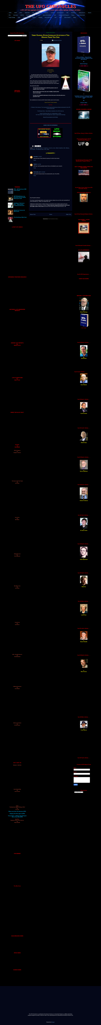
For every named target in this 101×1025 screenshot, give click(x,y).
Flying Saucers (82, 12)
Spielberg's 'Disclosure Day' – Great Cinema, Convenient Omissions (19, 204)
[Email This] (35, 146)
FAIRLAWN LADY (37, 172)
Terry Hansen (33, 149)
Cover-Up (51, 148)
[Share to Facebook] (40, 146)
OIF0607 (35, 164)
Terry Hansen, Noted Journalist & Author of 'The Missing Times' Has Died (50, 36)
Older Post (68, 214)
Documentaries (60, 12)
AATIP (15, 12)
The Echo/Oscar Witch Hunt (20, 217)
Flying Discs (73, 12)
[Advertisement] (50, 24)
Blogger (52, 1022)
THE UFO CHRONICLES (50, 6)
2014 (34, 148)
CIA (33, 12)
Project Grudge (12, 17)
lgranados (36, 156)
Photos (72, 15)
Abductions (27, 12)
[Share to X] (38, 146)
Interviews (15, 15)
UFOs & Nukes (67, 17)
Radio (19, 17)
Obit (64, 148)
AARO (10, 12)
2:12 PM (40, 156)
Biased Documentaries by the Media (50, 117)
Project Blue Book (81, 15)
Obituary (67, 148)
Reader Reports (26, 17)
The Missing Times (40, 149)
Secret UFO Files (48, 17)
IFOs (10, 15)
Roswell (40, 17)
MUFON (22, 15)
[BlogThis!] (37, 146)
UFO (45, 149)
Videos (74, 17)
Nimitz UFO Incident (47, 15)
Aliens (20, 12)
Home (50, 214)
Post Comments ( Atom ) (53, 218)
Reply (35, 160)
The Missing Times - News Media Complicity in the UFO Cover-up (50, 111)
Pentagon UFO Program (64, 15)
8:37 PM (39, 164)
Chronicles (39, 12)
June (54, 148)
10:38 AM (43, 172)
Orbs (55, 15)
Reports (34, 17)
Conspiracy (45, 148)
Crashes (52, 12)
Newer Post (32, 214)
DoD (67, 12)
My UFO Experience (30, 15)
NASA (39, 15)
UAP (55, 17)
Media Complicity (59, 148)
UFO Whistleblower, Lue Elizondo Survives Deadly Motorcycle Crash (20, 197)
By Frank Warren (39, 148)
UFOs (60, 17)
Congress (46, 12)
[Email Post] (33, 146)
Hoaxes (89, 12)
